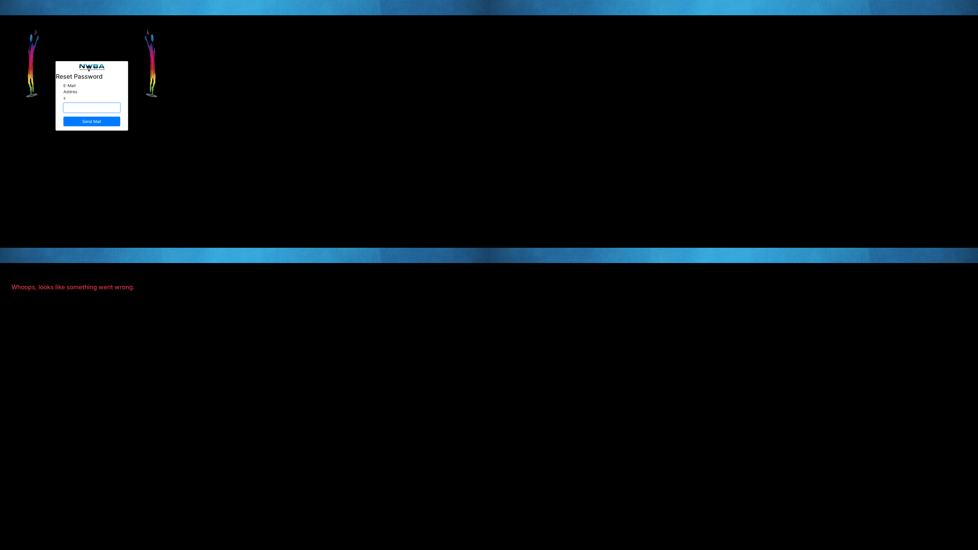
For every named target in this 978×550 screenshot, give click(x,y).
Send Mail (91, 121)
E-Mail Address (70, 91)
